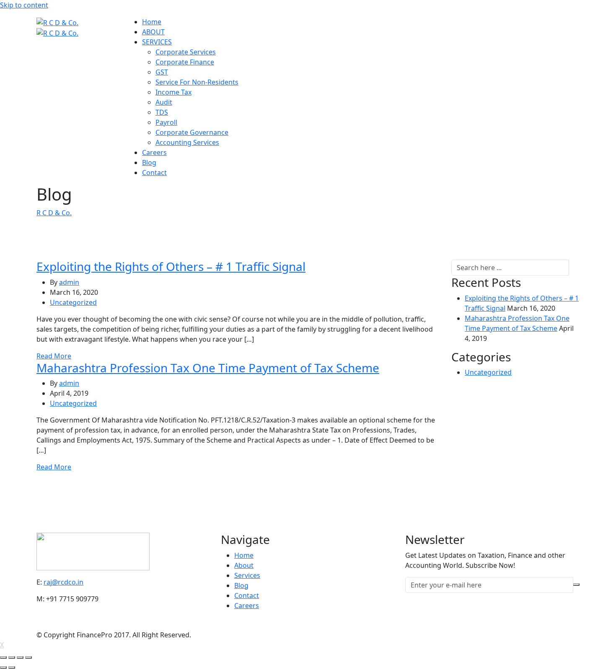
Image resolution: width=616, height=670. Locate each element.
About (244, 565)
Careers (154, 152)
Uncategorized (73, 302)
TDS (161, 112)
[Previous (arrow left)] (3, 667)
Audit (163, 102)
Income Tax (173, 92)
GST (161, 72)
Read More (53, 356)
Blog (149, 162)
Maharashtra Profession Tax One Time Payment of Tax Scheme (207, 368)
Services (247, 575)
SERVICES (157, 41)
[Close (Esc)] (3, 657)
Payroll (166, 122)
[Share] (11, 657)
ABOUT (153, 31)
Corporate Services (185, 52)
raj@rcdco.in (63, 582)
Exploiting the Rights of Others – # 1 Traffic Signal (170, 266)
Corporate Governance (191, 132)
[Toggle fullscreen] (20, 657)
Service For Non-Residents (196, 82)
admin (69, 282)
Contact (154, 172)
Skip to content (24, 5)
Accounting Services (187, 142)
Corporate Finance (184, 62)
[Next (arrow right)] (11, 667)
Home (151, 21)
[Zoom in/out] (28, 657)
